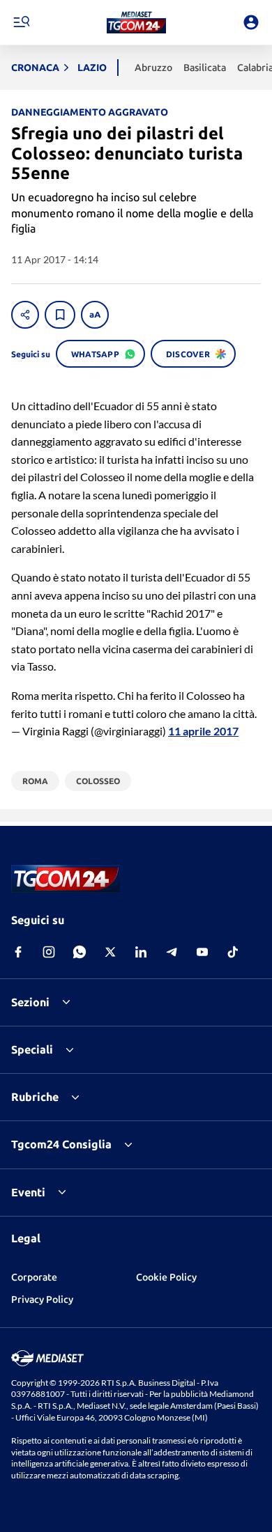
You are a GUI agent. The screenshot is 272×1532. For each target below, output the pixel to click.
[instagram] (49, 952)
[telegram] (172, 952)
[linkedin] (141, 952)
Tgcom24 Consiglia (61, 1144)
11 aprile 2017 (203, 730)
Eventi (28, 1192)
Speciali (32, 1049)
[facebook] (18, 952)
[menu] (21, 22)
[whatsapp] (79, 952)
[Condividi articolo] (25, 315)
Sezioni (30, 1002)
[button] (136, 22)
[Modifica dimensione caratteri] (95, 315)
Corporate (34, 1277)
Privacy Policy (42, 1299)
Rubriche (35, 1097)
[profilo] (251, 22)
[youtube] (202, 952)
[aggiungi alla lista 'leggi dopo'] (60, 315)
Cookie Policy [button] (166, 1277)
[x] (110, 952)
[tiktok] (233, 952)
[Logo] (136, 22)
